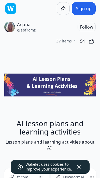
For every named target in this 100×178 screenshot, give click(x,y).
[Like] (91, 41)
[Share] (63, 8)
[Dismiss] (79, 167)
